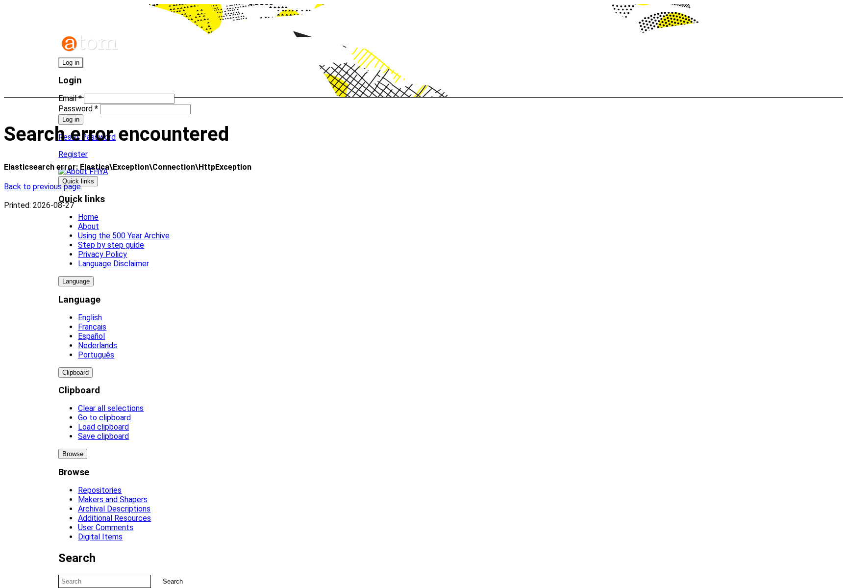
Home (88, 217)
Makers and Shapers (113, 499)
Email (70, 98)
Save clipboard (103, 436)
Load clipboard (103, 427)
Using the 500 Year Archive (124, 235)
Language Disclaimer (113, 263)
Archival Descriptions (114, 508)
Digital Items (100, 536)
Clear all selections (111, 408)
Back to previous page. (43, 186)
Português (96, 354)
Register (73, 154)
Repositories (100, 490)
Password (78, 108)
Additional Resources (114, 518)
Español (91, 336)
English (90, 317)
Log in (70, 62)
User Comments (105, 527)
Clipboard (75, 372)
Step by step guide (111, 245)
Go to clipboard (104, 417)
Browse (72, 454)
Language (76, 281)
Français (92, 327)
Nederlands (97, 345)
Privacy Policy (102, 254)
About (88, 226)
